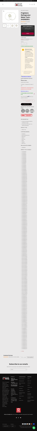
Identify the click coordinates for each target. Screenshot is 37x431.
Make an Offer (26, 104)
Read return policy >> (25, 91)
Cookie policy (21, 390)
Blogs (20, 398)
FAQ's (28, 389)
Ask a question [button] (30, 357)
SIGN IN (29, 391)
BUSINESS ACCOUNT (29, 394)
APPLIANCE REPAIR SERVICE (31, 401)
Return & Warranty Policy (22, 384)
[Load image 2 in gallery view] (8, 25)
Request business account (22, 393)
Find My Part (21, 400)
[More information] (34, 93)
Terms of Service (21, 378)
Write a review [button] (23, 357)
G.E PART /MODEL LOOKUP (30, 398)
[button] (3, 4)
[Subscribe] (26, 369)
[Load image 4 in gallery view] (16, 25)
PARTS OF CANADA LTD (24, 425)
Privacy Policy (21, 386)
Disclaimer (21, 388)
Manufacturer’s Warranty (26, 76)
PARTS (29, 385)
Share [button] (23, 351)
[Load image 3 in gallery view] (12, 25)
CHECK (27, 33)
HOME (29, 378)
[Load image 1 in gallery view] (4, 25)
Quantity (22, 41)
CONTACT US (30, 387)
